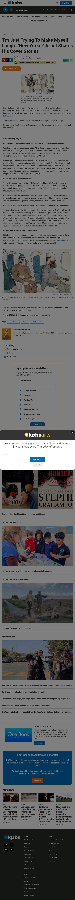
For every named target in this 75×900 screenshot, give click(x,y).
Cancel (37, 464)
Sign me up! (38, 459)
